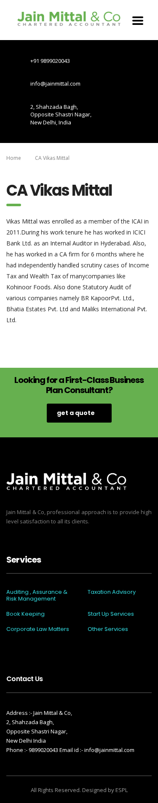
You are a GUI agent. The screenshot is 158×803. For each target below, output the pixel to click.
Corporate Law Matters (37, 629)
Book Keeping (25, 614)
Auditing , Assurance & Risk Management (36, 595)
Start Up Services (111, 614)
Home (13, 158)
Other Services (108, 629)
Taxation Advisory (112, 592)
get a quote (76, 413)
